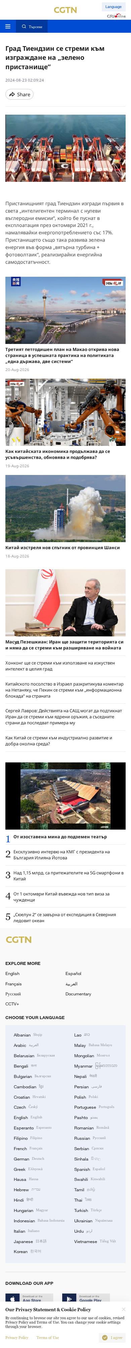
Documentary (78, 993)
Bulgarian (32, 1076)
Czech (26, 1107)
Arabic (26, 1045)
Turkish (88, 1210)
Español (73, 973)
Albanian (28, 1034)
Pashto (86, 1117)
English (12, 973)
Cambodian (28, 1086)
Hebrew (27, 1189)
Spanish (89, 1169)
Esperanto (33, 1127)
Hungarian (31, 1210)
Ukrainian (93, 1220)
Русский (13, 993)
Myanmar (95, 1066)
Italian (27, 1231)
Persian (88, 1086)
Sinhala (87, 1158)
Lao (82, 1034)
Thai (83, 1200)
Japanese (30, 1241)
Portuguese (94, 1107)
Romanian (91, 1127)
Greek (28, 1169)
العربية (72, 983)
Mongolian (92, 1055)
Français (13, 983)
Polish (86, 1097)
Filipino (28, 1138)
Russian (90, 1138)
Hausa (26, 1179)
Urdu (83, 1231)
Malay (93, 1045)
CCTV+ (12, 1003)
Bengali (25, 1066)
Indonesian (39, 1220)
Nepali (85, 1076)
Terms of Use (48, 1338)
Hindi (23, 1200)
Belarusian (34, 1055)
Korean (27, 1251)
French (28, 1148)
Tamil (84, 1189)
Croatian (30, 1097)
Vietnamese (95, 1241)
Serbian (88, 1148)
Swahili (89, 1179)
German (29, 1158)
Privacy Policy (16, 1338)
